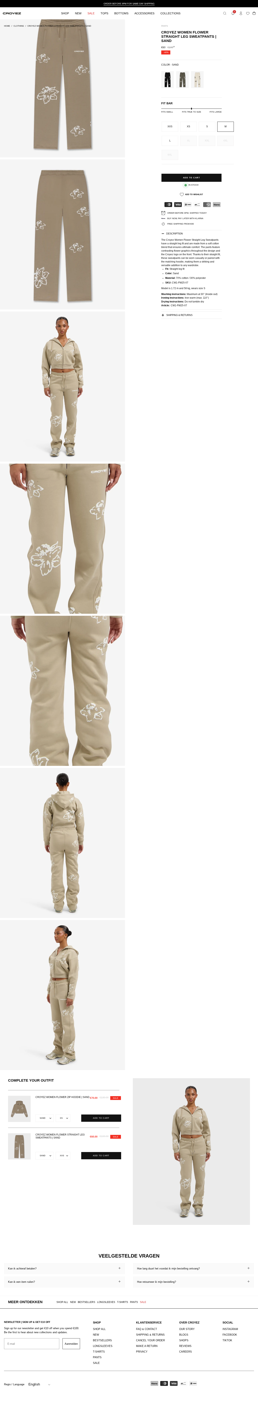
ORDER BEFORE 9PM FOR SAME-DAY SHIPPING (129, 3)
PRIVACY (142, 1351)
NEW (73, 1302)
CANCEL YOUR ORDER (150, 1340)
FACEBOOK (230, 1334)
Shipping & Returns (179, 315)
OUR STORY (187, 1329)
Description (174, 233)
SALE (143, 1302)
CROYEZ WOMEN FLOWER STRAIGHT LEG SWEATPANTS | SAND (60, 1136)
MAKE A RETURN (146, 1346)
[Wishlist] (248, 13)
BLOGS (183, 1334)
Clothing (19, 26)
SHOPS (183, 1340)
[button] (224, 13)
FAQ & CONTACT (146, 1329)
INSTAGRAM (230, 1329)
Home (7, 26)
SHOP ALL (62, 1302)
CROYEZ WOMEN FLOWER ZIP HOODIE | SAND (62, 1097)
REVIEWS (185, 1346)
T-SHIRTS (122, 1302)
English (34, 1384)
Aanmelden (71, 1343)
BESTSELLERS (86, 1302)
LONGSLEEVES (106, 1302)
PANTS (134, 1302)
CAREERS (185, 1351)
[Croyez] (12, 13)
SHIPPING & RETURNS (150, 1334)
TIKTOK (227, 1340)
